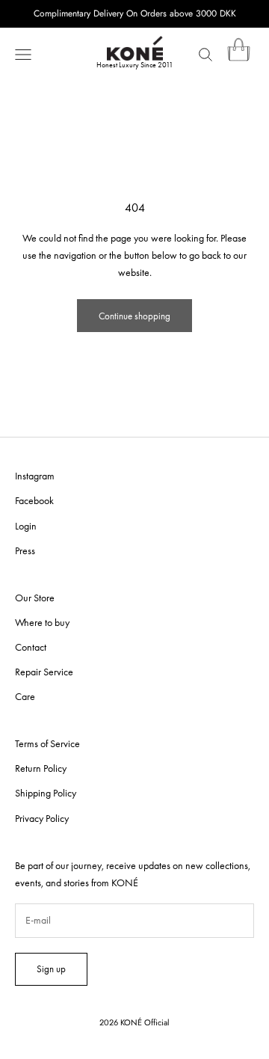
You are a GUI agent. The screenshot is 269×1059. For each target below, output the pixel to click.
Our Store (35, 597)
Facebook (34, 500)
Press (25, 550)
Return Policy (41, 768)
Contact (30, 647)
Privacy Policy (42, 818)
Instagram (35, 475)
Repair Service (44, 671)
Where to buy (42, 622)
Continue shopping (134, 316)
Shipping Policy (45, 792)
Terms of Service (47, 743)
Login (26, 525)
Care (25, 696)
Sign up (51, 969)
